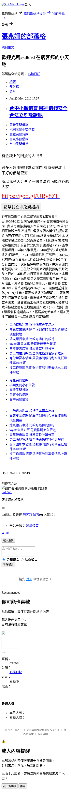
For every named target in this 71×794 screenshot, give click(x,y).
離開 (22, 786)
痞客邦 (27, 514)
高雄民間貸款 (18, 134)
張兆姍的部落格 (24, 36)
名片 (12, 91)
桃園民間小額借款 (22, 129)
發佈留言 (8, 564)
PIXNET (18, 729)
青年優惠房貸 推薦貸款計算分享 (31, 348)
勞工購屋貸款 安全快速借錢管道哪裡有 (36, 353)
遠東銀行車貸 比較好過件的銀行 (31, 339)
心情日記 (34, 74)
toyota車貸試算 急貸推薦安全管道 (32, 343)
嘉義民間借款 (18, 125)
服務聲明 (42, 733)
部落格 (14, 86)
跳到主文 (8, 47)
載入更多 (8, 540)
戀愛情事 (32, 525)
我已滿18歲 (9, 786)
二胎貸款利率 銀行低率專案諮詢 (31, 324)
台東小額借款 (18, 139)
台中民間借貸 (18, 144)
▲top (5, 532)
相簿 (12, 82)
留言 (36, 514)
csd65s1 (7, 492)
